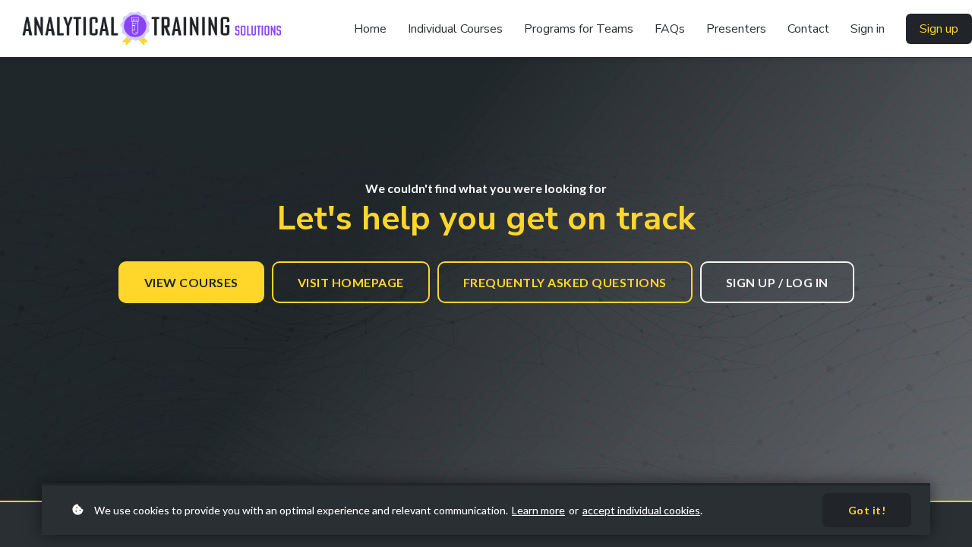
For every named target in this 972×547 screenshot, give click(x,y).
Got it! (867, 510)
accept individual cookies (641, 510)
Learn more (538, 510)
